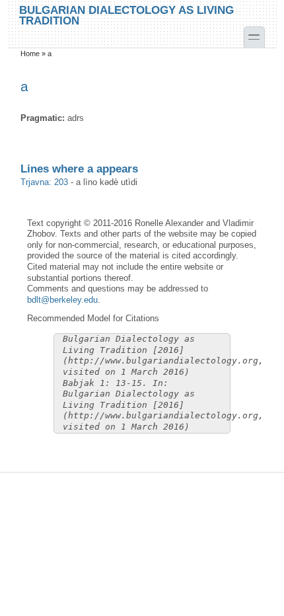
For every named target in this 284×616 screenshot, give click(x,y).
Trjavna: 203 (44, 182)
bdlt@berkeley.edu (62, 300)
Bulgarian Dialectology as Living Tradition (126, 14)
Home (30, 54)
